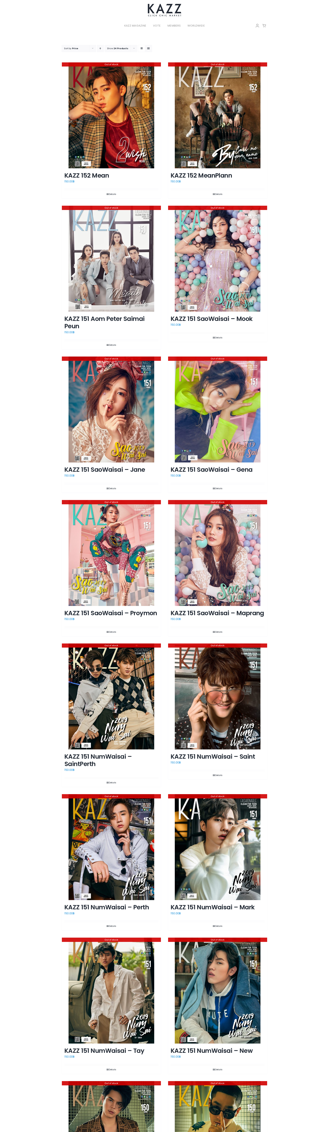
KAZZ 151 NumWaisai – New (212, 1050)
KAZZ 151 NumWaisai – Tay (104, 1050)
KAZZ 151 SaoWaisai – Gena (212, 469)
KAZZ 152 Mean (86, 175)
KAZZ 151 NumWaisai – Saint (213, 756)
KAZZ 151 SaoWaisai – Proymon (110, 613)
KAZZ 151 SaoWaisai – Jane (104, 469)
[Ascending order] (100, 48)
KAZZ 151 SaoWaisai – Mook (212, 318)
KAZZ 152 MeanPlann (201, 175)
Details (112, 194)
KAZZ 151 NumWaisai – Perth (106, 907)
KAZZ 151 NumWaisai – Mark (213, 907)
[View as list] (148, 48)
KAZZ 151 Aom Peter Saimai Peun (104, 322)
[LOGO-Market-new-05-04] (164, 5)
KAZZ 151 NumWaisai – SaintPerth (98, 760)
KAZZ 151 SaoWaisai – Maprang (217, 613)
